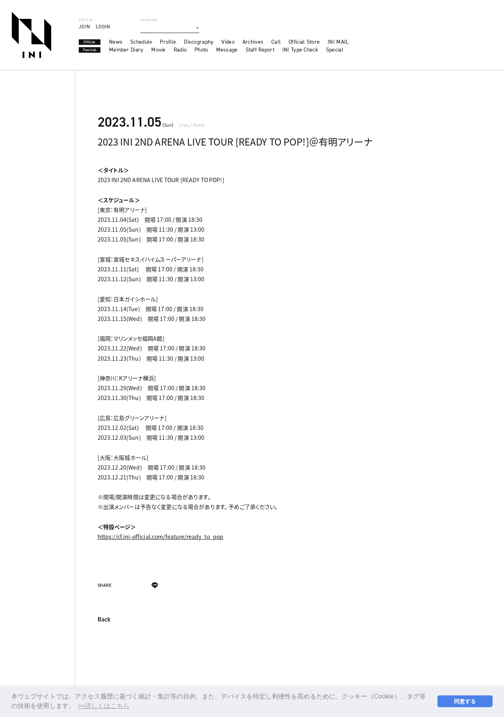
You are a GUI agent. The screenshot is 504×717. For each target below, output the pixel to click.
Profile (168, 42)
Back (104, 619)
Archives (253, 42)
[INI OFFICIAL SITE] (31, 35)
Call (276, 42)
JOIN (84, 26)
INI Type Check (300, 50)
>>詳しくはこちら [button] (104, 705)
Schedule (141, 42)
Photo (201, 50)
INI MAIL (338, 42)
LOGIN (103, 26)
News (115, 42)
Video (227, 42)
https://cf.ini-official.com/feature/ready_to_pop (161, 536)
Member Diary (126, 50)
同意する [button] (465, 701)
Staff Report (260, 50)
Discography (198, 42)
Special (334, 50)
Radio (180, 50)
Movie (158, 50)
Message (227, 50)
